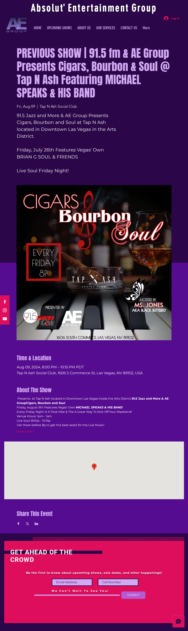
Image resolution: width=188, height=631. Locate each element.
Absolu (45, 8)
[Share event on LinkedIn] (36, 523)
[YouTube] (4, 318)
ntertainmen (99, 8)
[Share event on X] (27, 523)
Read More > (26, 431)
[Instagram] (4, 310)
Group (144, 8)
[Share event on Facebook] (18, 523)
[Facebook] (4, 301)
